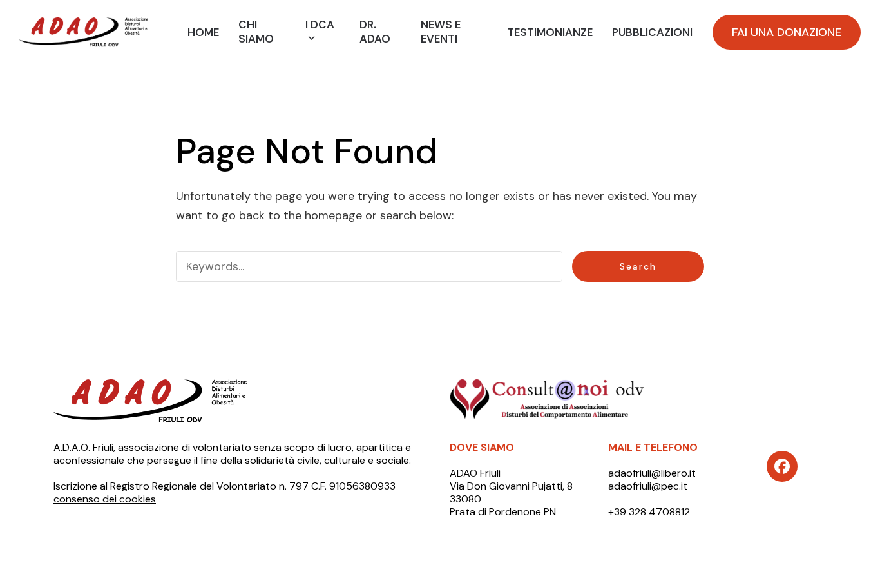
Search (638, 266)
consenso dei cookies (104, 499)
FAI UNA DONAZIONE (786, 32)
